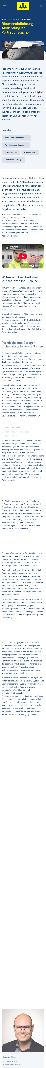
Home (4, 19)
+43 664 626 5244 (10, 994)
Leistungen (11, 19)
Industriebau (10, 152)
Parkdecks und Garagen (14, 145)
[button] (4, 5)
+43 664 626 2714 (10, 855)
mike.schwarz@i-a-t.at (12, 858)
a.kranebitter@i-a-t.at (11, 927)
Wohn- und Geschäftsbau (15, 137)
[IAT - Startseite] (23, 6)
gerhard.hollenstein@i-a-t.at (14, 997)
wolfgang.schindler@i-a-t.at (14, 785)
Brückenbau (29, 152)
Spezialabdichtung (12, 159)
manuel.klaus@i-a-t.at (11, 1064)
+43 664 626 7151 (10, 924)
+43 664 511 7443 (10, 782)
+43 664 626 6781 (10, 1061)
